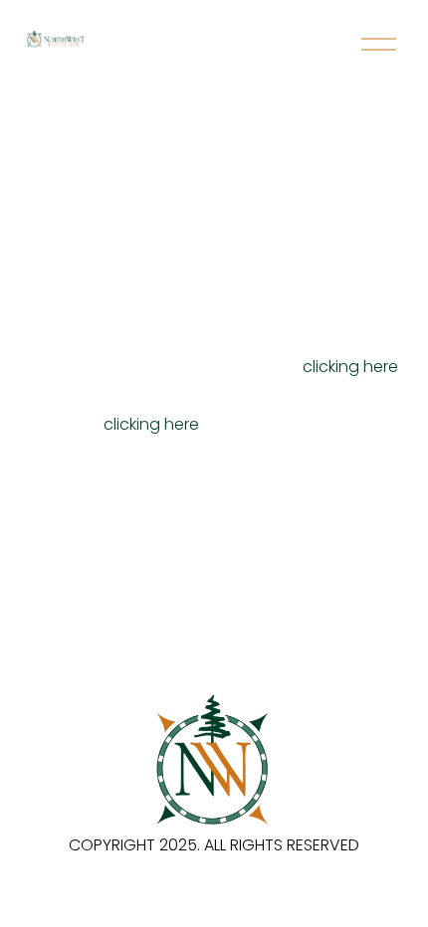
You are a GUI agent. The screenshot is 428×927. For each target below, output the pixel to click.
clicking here (350, 366)
